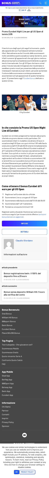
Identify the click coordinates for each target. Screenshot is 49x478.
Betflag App (7, 379)
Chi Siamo (6, 406)
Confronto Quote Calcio (12, 360)
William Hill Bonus (9, 317)
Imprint (5, 418)
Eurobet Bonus (8, 329)
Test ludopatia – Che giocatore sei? (17, 344)
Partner (5, 410)
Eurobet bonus (29, 78)
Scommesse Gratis (10, 352)
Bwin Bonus (7, 325)
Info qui (24, 223)
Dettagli (24, 232)
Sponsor (5, 426)
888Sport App (8, 383)
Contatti (5, 414)
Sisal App (6, 375)
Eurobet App (7, 395)
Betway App (7, 387)
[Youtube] (24, 435)
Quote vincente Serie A (12, 356)
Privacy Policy (8, 422)
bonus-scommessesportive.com (14, 3)
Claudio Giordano (24, 240)
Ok (16, 472)
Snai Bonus (7, 313)
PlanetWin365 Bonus (11, 333)
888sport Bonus (9, 321)
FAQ (3, 364)
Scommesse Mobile (10, 348)
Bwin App (6, 391)
